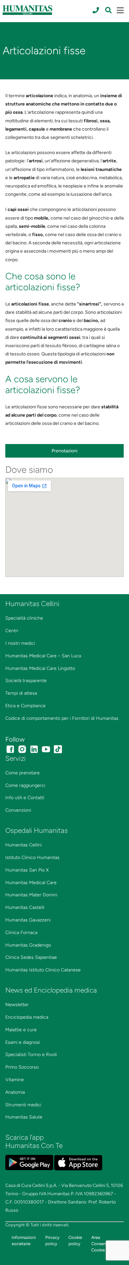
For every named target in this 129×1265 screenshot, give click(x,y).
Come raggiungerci (25, 785)
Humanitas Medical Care (31, 882)
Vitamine (14, 1079)
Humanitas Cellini (23, 845)
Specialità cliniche (24, 618)
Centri (11, 630)
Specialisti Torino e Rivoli (31, 1054)
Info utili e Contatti (24, 797)
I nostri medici (20, 643)
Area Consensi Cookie (100, 1243)
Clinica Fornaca (21, 932)
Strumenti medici (23, 1105)
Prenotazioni (64, 451)
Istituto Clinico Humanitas (32, 857)
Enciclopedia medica (26, 1017)
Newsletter (17, 1004)
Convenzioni (18, 810)
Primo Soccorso (22, 1067)
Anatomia (15, 1092)
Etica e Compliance (25, 706)
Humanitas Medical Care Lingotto (40, 668)
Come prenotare (22, 773)
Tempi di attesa (21, 693)
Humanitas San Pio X (27, 870)
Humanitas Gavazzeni (28, 920)
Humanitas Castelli (24, 907)
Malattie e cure (21, 1030)
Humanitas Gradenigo (28, 945)
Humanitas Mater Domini (31, 895)
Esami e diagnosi (22, 1042)
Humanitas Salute (23, 1117)
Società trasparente (26, 680)
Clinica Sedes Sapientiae (31, 957)
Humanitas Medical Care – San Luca (43, 656)
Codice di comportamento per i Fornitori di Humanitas (61, 718)
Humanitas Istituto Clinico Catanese (43, 970)
